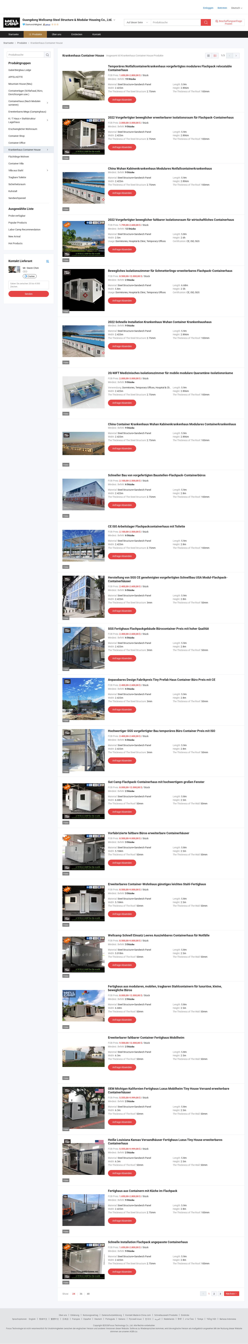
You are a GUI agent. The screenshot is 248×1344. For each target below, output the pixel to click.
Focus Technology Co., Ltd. (121, 1325)
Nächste (230, 1293)
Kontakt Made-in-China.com (138, 1315)
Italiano (121, 1319)
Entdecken (76, 34)
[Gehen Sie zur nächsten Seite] (236, 55)
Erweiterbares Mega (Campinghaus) (27, 111)
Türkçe (200, 1319)
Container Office (16, 142)
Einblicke (185, 1315)
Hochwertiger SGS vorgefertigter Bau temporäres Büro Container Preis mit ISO (161, 731)
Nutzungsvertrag (90, 1315)
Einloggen (208, 7)
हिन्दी (180, 1319)
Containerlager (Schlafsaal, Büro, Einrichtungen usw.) (25, 92)
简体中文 (43, 1319)
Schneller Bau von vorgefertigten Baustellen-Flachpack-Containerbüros (156, 475)
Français (76, 1319)
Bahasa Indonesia (228, 1319)
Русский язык (135, 1319)
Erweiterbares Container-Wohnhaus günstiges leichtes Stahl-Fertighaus (157, 884)
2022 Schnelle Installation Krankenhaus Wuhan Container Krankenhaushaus (160, 322)
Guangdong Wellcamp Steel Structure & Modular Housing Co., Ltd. (67, 20)
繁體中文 (55, 1319)
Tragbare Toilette (17, 177)
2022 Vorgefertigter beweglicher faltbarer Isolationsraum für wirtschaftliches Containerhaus (171, 219)
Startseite (13, 34)
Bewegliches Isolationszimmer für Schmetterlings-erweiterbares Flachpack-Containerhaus (170, 271)
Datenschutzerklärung (112, 1315)
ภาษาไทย (189, 1319)
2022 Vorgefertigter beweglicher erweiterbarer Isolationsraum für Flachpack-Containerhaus (171, 117)
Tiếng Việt (211, 1319)
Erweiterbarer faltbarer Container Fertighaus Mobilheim (146, 1037)
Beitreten (222, 7)
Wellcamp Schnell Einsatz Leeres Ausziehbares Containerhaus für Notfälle (159, 935)
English (32, 1319)
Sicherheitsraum (16, 184)
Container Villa (16, 163)
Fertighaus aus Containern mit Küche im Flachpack (142, 1191)
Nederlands (169, 1319)
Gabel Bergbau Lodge (19, 70)
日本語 (65, 1319)
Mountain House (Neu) (20, 83)
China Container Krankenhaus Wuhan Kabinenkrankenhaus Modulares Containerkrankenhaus (172, 424)
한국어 (148, 1319)
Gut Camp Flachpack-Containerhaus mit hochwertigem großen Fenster (156, 782)
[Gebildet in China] (25, 7)
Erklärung (75, 1315)
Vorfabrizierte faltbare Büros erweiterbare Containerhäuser (148, 833)
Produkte (37, 34)
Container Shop (16, 135)
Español (87, 1319)
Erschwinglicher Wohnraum (22, 129)
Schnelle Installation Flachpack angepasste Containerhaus (148, 1242)
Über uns (56, 34)
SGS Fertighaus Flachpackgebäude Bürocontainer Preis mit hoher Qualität (158, 628)
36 (81, 1293)
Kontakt (96, 34)
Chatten (31, 276)
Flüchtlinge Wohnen (18, 156)
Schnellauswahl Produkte (165, 1315)
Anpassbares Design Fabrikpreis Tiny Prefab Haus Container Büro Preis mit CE (161, 679)
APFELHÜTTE (15, 76)
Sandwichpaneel (17, 198)
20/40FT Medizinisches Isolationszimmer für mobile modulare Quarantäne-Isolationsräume (170, 373)
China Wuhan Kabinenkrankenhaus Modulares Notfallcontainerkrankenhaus (160, 168)
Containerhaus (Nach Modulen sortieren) (24, 103)
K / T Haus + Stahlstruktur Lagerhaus (22, 120)
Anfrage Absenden (122, 99)
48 (88, 1293)
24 (73, 1293)
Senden (29, 293)
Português (110, 1319)
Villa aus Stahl (15, 170)
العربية (157, 1319)
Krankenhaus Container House (24, 149)
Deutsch (98, 1319)
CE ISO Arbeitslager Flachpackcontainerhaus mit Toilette (146, 526)
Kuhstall (12, 191)
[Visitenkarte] (47, 261)
